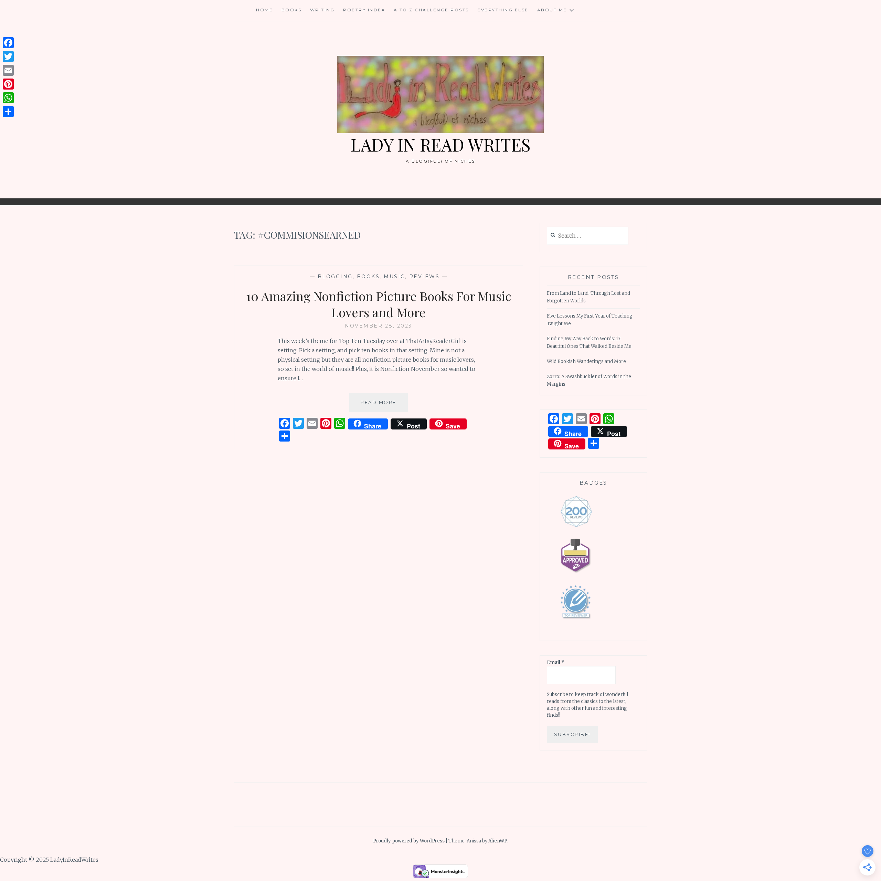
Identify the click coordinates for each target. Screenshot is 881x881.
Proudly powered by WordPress (409, 841)
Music (394, 276)
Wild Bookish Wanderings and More (586, 361)
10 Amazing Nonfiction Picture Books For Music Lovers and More (378, 304)
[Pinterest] (8, 84)
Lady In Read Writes (440, 144)
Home (264, 9)
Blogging (335, 276)
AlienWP (497, 841)
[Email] (8, 70)
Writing (322, 9)
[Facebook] (8, 43)
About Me (552, 9)
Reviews (424, 276)
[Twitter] (8, 56)
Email (555, 662)
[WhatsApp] (8, 98)
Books (292, 9)
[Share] (8, 111)
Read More (384, 405)
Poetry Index (364, 9)
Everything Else (503, 9)
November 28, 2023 (378, 326)
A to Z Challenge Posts (431, 9)
